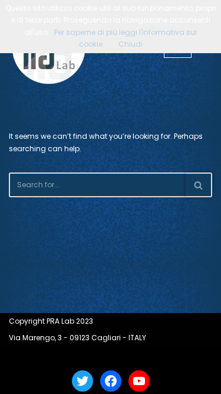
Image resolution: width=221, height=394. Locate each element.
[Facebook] (110, 381)
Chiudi (130, 44)
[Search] (199, 184)
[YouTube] (139, 381)
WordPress (143, 357)
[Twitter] (82, 381)
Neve (68, 357)
